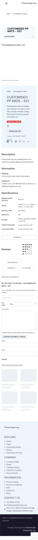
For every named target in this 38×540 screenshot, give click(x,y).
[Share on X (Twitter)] (8, 141)
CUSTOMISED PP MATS (20, 14)
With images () (12, 262)
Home (8, 14)
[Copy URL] (28, 141)
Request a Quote (14, 122)
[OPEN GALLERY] (19, 61)
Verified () (11, 268)
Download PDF (15, 131)
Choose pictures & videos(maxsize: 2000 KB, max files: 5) (18, 332)
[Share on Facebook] (12, 141)
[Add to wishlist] (8, 126)
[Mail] (24, 141)
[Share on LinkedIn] (16, 141)
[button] (19, 237)
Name (4, 341)
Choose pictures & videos (14, 337)
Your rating (4, 304)
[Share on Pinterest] (20, 141)
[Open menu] (6, 3)
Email (4, 350)
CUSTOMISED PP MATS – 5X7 (17, 30)
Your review (5, 309)
